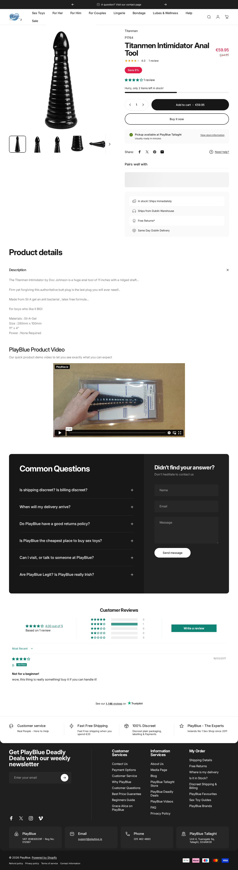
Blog (154, 776)
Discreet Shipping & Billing (203, 786)
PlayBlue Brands (200, 806)
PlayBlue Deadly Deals (162, 793)
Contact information (70, 863)
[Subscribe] (64, 777)
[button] (134, 80)
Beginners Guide (123, 800)
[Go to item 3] (57, 144)
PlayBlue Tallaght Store (162, 783)
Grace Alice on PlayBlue (122, 808)
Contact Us (120, 764)
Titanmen (131, 31)
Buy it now (177, 119)
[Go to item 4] (77, 144)
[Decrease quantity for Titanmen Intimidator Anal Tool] (129, 104)
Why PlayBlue (121, 782)
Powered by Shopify (44, 857)
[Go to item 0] (17, 144)
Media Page (159, 770)
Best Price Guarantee (126, 794)
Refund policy (16, 863)
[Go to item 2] (37, 144)
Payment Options (124, 770)
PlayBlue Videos (162, 801)
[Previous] (73, 4)
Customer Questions (126, 788)
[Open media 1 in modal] (61, 81)
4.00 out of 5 (54, 626)
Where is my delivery (204, 772)
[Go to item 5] (97, 144)
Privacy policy (32, 863)
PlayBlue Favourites (203, 794)
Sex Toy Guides (200, 800)
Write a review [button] (194, 628)
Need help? (222, 151)
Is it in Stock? (198, 778)
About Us (157, 764)
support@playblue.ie (90, 838)
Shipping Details (200, 760)
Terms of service (49, 863)
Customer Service (124, 776)
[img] (21, 659)
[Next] (165, 4)
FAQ (153, 807)
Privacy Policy (160, 813)
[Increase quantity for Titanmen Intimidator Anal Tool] (144, 104)
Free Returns (198, 766)
